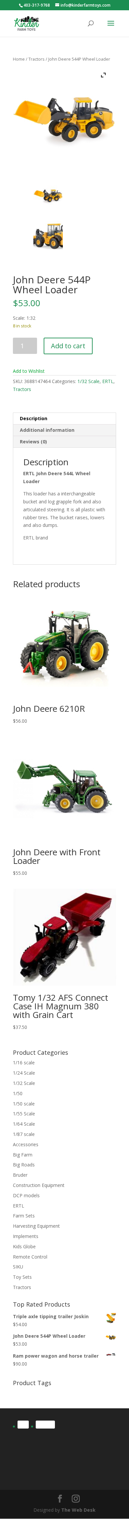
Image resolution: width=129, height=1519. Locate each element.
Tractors (36, 59)
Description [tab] (33, 418)
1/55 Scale (24, 1113)
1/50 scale (24, 1103)
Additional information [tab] (47, 430)
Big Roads (24, 1164)
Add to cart (68, 345)
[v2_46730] (48, 236)
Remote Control (30, 1257)
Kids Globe (24, 1246)
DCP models (26, 1195)
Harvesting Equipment (36, 1226)
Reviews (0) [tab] (33, 441)
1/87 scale (24, 1134)
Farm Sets (24, 1215)
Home (19, 59)
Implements (25, 1236)
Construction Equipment (38, 1185)
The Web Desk (78, 1510)
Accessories (25, 1144)
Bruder (20, 1175)
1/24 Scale (24, 1073)
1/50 (17, 1093)
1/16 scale (24, 1062)
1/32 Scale (88, 381)
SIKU (18, 1267)
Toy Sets (22, 1277)
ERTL (107, 381)
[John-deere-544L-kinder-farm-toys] (48, 195)
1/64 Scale (24, 1124)
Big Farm (22, 1155)
